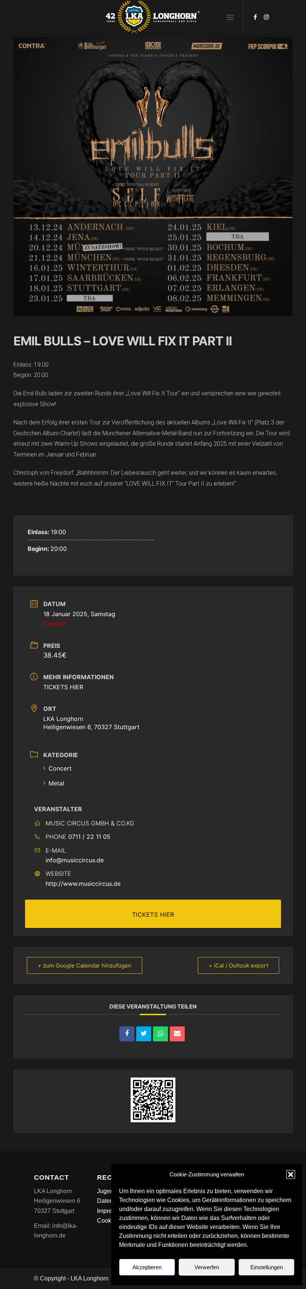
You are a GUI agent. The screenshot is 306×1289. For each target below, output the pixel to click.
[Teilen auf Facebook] (126, 1033)
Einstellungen (266, 1267)
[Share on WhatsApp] (160, 1033)
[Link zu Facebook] (255, 16)
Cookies (108, 1220)
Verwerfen (206, 1267)
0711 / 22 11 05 (89, 836)
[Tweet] (143, 1033)
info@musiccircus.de (75, 860)
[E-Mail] (177, 1033)
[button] (290, 1174)
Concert (60, 768)
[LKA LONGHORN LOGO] (153, 17)
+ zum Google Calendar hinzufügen (84, 965)
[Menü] (230, 17)
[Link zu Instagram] (266, 16)
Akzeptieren (147, 1267)
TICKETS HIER (63, 687)
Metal (56, 783)
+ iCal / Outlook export (238, 965)
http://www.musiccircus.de (83, 883)
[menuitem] (230, 17)
